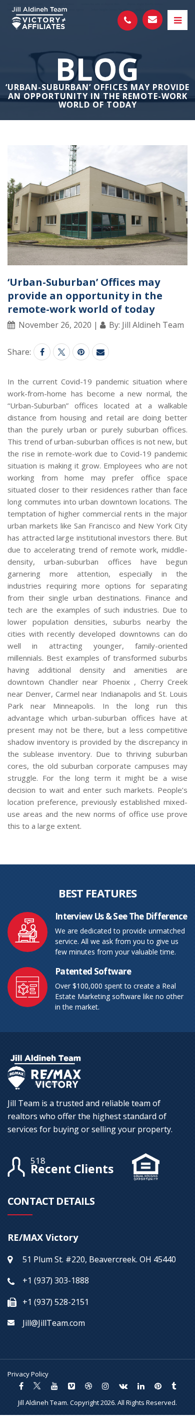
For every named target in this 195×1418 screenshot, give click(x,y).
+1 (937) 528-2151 (55, 1301)
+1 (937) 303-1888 (55, 1280)
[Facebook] (42, 351)
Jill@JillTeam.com (53, 1322)
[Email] (100, 351)
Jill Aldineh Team (42, 1402)
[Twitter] (61, 351)
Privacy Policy (28, 1373)
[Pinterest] (81, 351)
